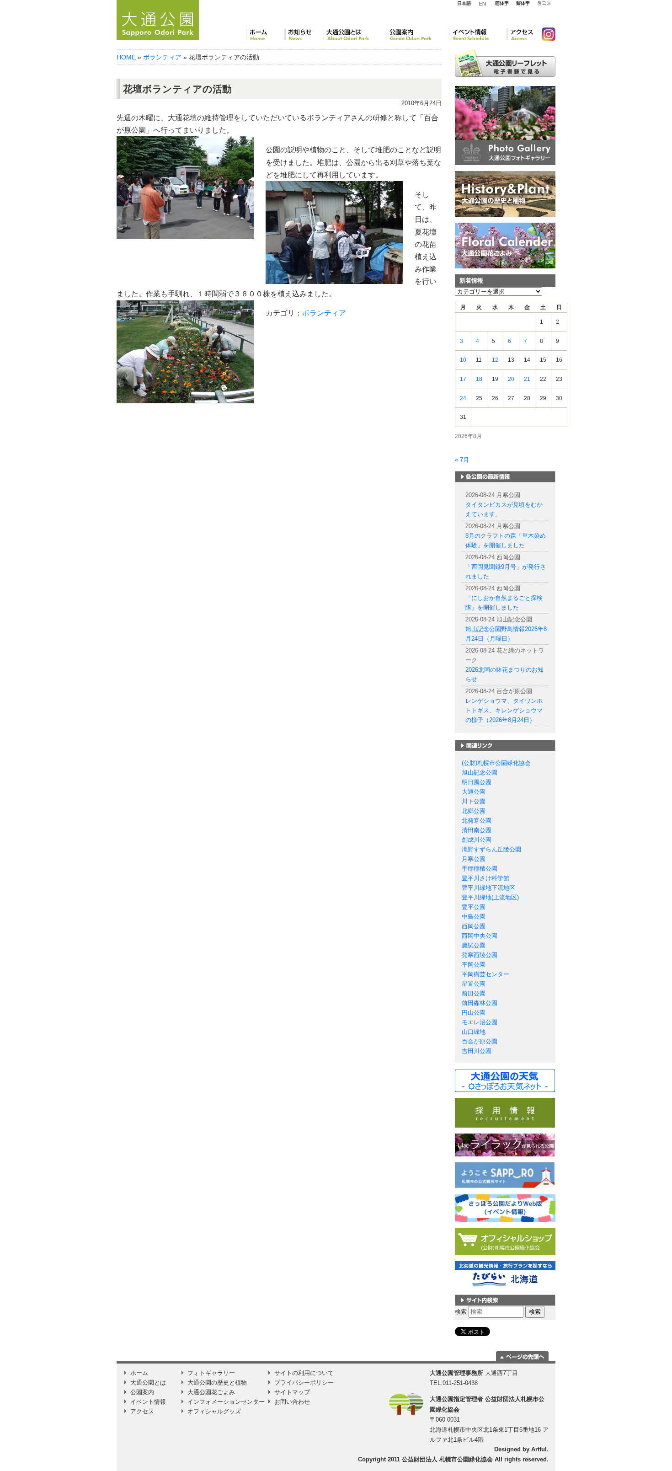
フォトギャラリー (211, 1372)
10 (463, 360)
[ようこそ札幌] (505, 1174)
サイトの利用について (304, 1372)
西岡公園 (473, 926)
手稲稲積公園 (479, 868)
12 (495, 360)
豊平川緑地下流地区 (488, 887)
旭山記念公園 (479, 772)
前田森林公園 (479, 1003)
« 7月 (462, 459)
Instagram (544, 34)
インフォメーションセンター (226, 1401)
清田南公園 (476, 830)
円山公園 (473, 1012)
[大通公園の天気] (505, 1080)
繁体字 (523, 3)
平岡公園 (473, 964)
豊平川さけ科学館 (485, 878)
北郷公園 (473, 811)
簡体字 (501, 3)
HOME (126, 57)
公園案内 (417, 34)
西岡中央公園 (479, 935)
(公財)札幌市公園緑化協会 (496, 763)
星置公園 (473, 983)
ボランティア (162, 57)
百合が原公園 (479, 1041)
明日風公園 (476, 782)
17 (463, 379)
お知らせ (303, 34)
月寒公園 (473, 859)
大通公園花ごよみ (211, 1392)
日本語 (464, 3)
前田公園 (473, 993)
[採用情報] (505, 1112)
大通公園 (473, 791)
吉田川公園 (476, 1051)
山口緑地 (473, 1031)
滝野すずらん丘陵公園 (491, 849)
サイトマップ (292, 1392)
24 (463, 398)
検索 (461, 1311)
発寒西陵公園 (479, 955)
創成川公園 (476, 839)
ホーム (265, 34)
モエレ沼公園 (479, 1022)
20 (511, 379)
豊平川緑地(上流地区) (490, 897)
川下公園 (473, 801)
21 (527, 379)
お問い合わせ (292, 1401)
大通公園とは (354, 34)
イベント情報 (478, 34)
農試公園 (473, 945)
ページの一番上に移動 (522, 1356)
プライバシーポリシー (304, 1382)
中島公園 (473, 916)
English (483, 3)
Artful (539, 1449)
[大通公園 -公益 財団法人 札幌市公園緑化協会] (158, 19)
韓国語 (543, 3)
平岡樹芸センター (485, 974)
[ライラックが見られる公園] (505, 1144)
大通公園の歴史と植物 (217, 1382)
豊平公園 (473, 907)
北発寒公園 (476, 820)
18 (479, 379)
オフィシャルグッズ (214, 1411)
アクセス (520, 34)
